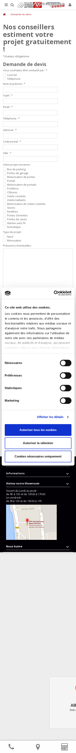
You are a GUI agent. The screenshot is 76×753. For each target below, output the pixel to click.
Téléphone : (11, 118)
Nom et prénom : (14, 84)
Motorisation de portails (21, 184)
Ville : (7, 153)
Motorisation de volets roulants (26, 204)
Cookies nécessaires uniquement (38, 456)
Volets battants (16, 200)
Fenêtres (12, 211)
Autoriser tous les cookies (38, 430)
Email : (8, 107)
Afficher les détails (50, 417)
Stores (11, 208)
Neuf (10, 236)
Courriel (12, 75)
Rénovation (14, 240)
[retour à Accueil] (4, 14)
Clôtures (12, 192)
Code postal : (12, 141)
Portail (11, 181)
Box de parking (16, 169)
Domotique (14, 227)
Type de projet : (12, 232)
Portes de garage (17, 173)
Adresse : (10, 130)
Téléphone (13, 79)
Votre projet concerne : (17, 164)
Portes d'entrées (17, 215)
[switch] (61, 374)
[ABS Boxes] (41, 5)
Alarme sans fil (16, 223)
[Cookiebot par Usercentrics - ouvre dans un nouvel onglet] (54, 293)
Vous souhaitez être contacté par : (25, 70)
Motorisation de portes (21, 177)
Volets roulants (16, 196)
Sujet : (8, 95)
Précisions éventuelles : (17, 245)
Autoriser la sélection (38, 443)
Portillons (13, 188)
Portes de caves (17, 219)
